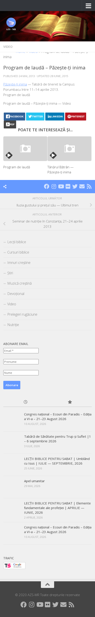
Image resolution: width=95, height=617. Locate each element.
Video (8, 46)
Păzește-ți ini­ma (15, 84)
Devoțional (15, 293)
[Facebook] (46, 186)
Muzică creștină (19, 283)
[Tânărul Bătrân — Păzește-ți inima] (69, 148)
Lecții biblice (16, 241)
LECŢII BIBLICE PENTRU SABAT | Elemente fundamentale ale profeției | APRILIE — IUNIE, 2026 (57, 508)
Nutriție (13, 324)
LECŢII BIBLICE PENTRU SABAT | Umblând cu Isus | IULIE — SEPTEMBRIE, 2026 (57, 460)
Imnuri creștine (18, 262)
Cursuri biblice (18, 252)
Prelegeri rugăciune (22, 314)
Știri (10, 273)
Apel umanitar (34, 481)
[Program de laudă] (25, 148)
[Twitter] (75, 186)
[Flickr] (67, 186)
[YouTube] (60, 186)
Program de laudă (16, 167)
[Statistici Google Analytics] (14, 567)
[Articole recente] (25, 402)
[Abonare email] (82, 186)
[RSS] (89, 186)
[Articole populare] (70, 402)
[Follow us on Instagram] (53, 186)
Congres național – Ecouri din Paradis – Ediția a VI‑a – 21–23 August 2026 (57, 416)
